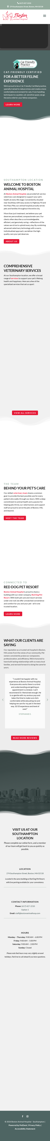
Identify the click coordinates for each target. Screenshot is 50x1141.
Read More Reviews (25, 738)
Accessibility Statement (25, 1129)
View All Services (25, 413)
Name (9, 966)
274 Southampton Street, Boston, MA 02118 (26, 7)
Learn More (13, 104)
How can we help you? (16, 999)
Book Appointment (18, 800)
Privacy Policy (34, 1125)
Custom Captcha (14, 1019)
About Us (11, 241)
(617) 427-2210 (25, 3)
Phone (9, 988)
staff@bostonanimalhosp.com (27, 913)
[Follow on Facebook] (23, 1116)
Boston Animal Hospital (16, 194)
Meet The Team (15, 518)
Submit (12, 1038)
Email (9, 978)
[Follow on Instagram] (27, 1116)
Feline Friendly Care (25, 307)
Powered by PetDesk (18, 1125)
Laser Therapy (25, 345)
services (14, 278)
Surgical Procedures (25, 386)
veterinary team (20, 493)
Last (27, 974)
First (7, 974)
